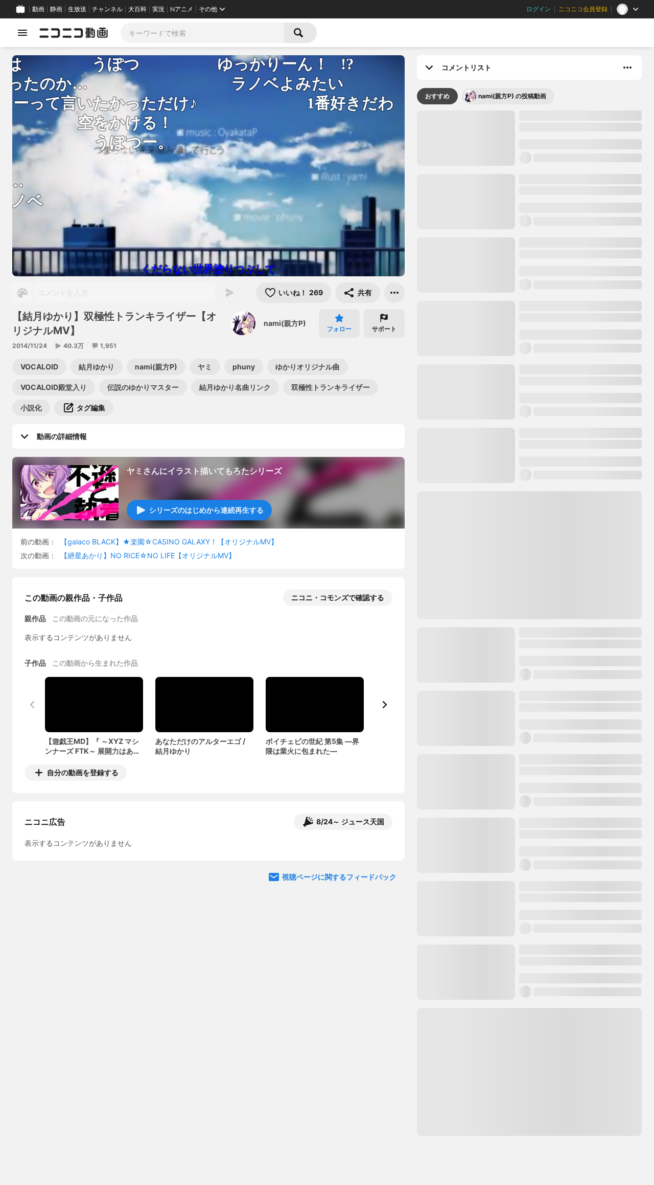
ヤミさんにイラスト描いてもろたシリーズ (204, 471)
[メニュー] (394, 292)
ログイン (538, 9)
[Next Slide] (384, 704)
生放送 (77, 9)
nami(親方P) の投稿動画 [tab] (512, 96)
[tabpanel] (529, 623)
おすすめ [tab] (437, 96)
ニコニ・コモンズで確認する (337, 597)
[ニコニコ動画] (73, 33)
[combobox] (202, 33)
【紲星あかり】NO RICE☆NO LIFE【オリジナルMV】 (148, 555)
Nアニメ (181, 9)
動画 (38, 9)
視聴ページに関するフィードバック (339, 965)
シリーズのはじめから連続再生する (206, 510)
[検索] (300, 33)
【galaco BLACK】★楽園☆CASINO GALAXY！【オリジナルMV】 (169, 541)
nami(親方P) (285, 323)
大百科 (137, 9)
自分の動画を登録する (83, 772)
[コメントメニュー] (627, 67)
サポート (384, 329)
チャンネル (107, 9)
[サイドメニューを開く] (22, 33)
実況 (158, 9)
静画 (56, 9)
